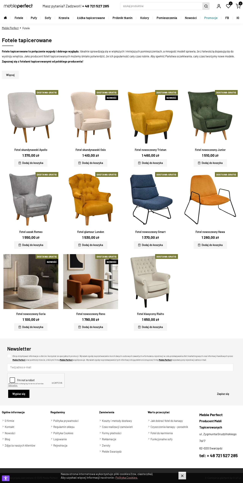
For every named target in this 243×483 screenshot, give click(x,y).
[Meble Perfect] (18, 6)
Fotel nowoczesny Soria (31, 313)
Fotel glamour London (90, 231)
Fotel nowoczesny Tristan (150, 149)
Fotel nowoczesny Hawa (210, 231)
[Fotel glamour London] (90, 199)
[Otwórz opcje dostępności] (5, 478)
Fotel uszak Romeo (31, 231)
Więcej (10, 75)
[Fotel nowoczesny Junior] (210, 117)
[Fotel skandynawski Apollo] (30, 117)
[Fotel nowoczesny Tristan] (150, 117)
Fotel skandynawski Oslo (91, 149)
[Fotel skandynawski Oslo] (90, 117)
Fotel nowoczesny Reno (90, 313)
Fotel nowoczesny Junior (210, 149)
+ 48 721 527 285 (95, 6)
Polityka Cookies (126, 477)
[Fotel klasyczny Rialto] (150, 281)
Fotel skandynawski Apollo (30, 149)
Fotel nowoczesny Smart (150, 231)
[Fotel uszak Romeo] (30, 199)
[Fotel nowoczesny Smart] (150, 199)
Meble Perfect (10, 28)
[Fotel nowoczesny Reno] (90, 281)
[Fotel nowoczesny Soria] (30, 281)
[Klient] (218, 6)
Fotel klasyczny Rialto (150, 313)
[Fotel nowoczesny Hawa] (210, 199)
